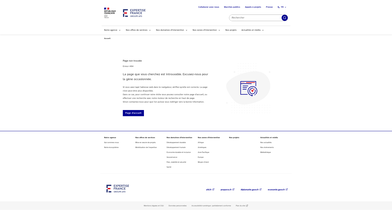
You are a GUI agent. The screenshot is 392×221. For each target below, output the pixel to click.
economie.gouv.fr (276, 190)
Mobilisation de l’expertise (146, 147)
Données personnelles (178, 206)
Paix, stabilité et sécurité (176, 162)
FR (282, 7)
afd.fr (208, 190)
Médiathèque (265, 152)
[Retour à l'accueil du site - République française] (134, 13)
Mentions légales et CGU (154, 206)
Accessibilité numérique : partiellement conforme (211, 206)
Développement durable (176, 142)
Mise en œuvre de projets (145, 142)
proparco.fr (226, 190)
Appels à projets (253, 7)
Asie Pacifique (203, 152)
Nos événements (267, 147)
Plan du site (240, 206)
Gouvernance (172, 157)
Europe (201, 157)
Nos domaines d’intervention (170, 30)
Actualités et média (250, 30)
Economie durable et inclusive (179, 152)
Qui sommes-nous (111, 142)
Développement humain (176, 147)
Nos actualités (266, 142)
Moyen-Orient (203, 162)
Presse (269, 7)
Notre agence (110, 30)
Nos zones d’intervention (205, 30)
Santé (169, 167)
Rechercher (285, 18)
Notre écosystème (111, 147)
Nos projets (231, 30)
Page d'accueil (133, 113)
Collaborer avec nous (208, 7)
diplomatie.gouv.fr (250, 190)
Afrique (201, 142)
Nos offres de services (136, 30)
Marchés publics (232, 7)
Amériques (202, 147)
